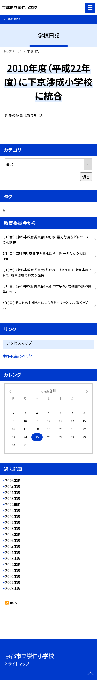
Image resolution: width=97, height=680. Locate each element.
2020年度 (13, 516)
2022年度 (13, 504)
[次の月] (87, 391)
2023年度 (13, 498)
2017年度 (13, 534)
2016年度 (13, 540)
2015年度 (13, 546)
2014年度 (13, 552)
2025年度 (13, 486)
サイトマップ (18, 664)
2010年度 (13, 576)
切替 (86, 176)
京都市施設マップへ (18, 355)
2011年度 (13, 570)
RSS (13, 602)
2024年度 (13, 492)
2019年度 (13, 522)
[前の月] (10, 391)
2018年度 (13, 528)
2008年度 (13, 588)
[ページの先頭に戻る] (90, 674)
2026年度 (13, 480)
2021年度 (13, 510)
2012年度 (13, 564)
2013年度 (13, 558)
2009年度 (13, 582)
